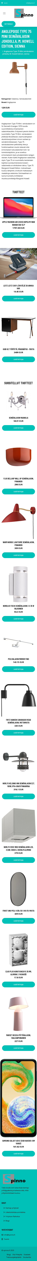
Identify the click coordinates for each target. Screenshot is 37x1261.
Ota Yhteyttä (17, 1254)
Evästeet (27, 1254)
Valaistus (15, 99)
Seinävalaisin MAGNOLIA (18, 417)
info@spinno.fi (30, 3)
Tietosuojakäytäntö (13, 1257)
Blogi (7, 1221)
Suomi (6, 3)
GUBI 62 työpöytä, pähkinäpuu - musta (18, 349)
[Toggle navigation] (4, 13)
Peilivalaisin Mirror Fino (18, 659)
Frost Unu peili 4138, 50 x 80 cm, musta (18, 910)
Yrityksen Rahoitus (12, 1216)
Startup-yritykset (12, 1208)
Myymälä (9, 24)
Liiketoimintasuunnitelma (15, 1212)
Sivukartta (27, 1257)
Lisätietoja (18, 115)
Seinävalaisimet (25, 99)
